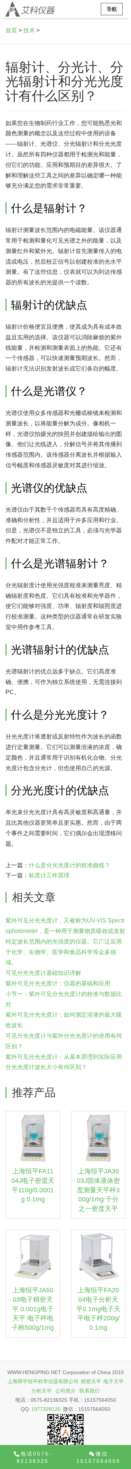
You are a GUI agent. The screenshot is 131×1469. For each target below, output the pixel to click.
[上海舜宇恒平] (30, 9)
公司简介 (65, 1391)
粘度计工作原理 (49, 875)
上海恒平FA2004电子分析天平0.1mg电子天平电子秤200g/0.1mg (98, 1308)
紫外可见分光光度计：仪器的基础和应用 (57, 983)
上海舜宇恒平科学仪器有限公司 (43, 1381)
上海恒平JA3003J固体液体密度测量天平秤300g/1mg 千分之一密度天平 (98, 1190)
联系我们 (89, 1391)
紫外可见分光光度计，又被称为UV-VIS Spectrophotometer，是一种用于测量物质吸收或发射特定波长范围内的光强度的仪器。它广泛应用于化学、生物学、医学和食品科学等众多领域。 (65, 941)
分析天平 (41, 1391)
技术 (29, 30)
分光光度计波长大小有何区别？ (46, 1067)
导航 (112, 9)
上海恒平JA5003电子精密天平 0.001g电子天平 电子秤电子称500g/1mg (33, 1308)
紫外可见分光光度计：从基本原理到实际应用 (63, 1057)
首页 (11, 30)
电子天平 (113, 1381)
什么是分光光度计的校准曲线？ (69, 865)
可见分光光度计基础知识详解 (43, 973)
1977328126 (45, 1409)
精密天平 (91, 1381)
